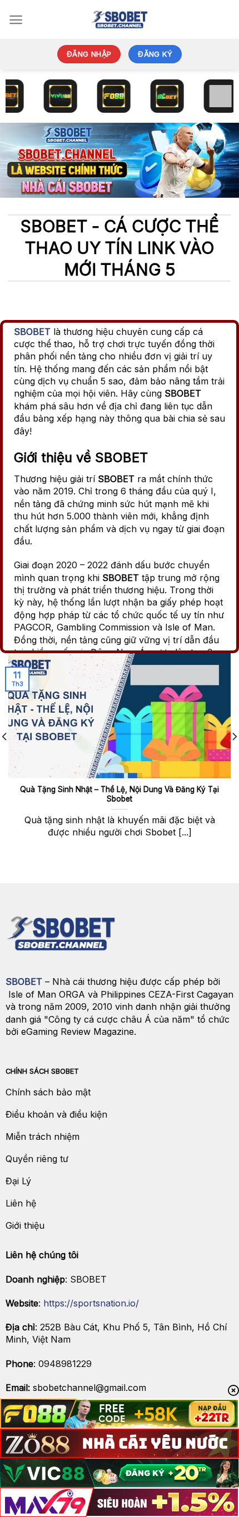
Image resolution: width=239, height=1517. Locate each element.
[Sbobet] (119, 19)
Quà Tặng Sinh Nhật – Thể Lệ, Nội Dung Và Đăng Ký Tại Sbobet (119, 794)
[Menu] (15, 19)
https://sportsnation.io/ (91, 1303)
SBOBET (32, 331)
